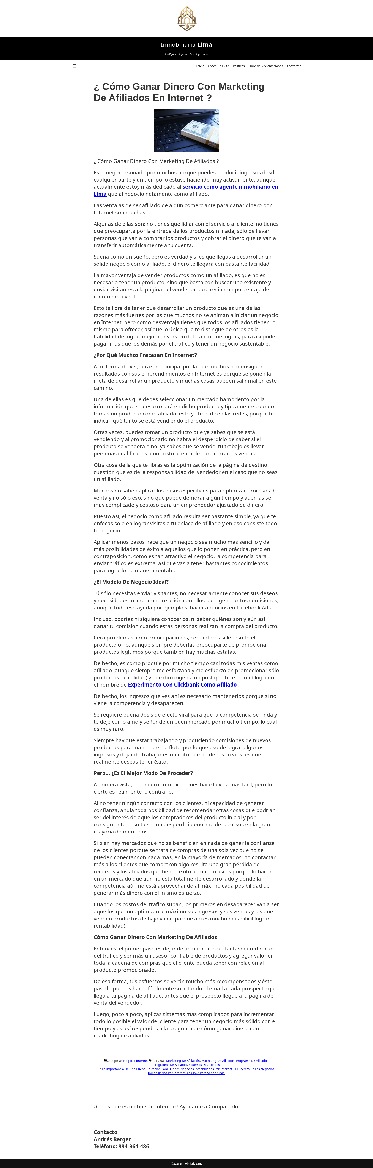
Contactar (294, 66)
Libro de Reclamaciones (266, 66)
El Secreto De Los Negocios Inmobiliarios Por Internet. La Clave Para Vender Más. (211, 1071)
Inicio (200, 66)
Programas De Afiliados (170, 1065)
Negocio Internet (135, 1061)
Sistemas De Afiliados (204, 1065)
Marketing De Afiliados (218, 1061)
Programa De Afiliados (252, 1061)
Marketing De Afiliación (183, 1061)
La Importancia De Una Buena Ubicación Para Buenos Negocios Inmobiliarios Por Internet (167, 1069)
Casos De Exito (218, 66)
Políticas (239, 66)
